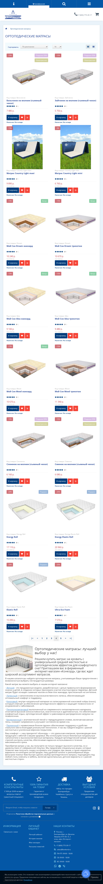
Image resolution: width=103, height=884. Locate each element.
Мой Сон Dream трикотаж (68, 246)
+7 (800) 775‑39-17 (85, 15)
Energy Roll (12, 537)
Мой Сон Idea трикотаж (67, 318)
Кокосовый (11, 701)
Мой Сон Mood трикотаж (68, 391)
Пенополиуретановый (17, 709)
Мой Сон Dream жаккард (20, 246)
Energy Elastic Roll (64, 537)
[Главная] (6, 29)
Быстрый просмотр (27, 72)
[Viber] (64, 866)
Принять (94, 877)
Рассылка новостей (36, 846)
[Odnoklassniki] (98, 807)
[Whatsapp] (55, 865)
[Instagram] (94, 807)
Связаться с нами (11, 832)
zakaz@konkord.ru (63, 849)
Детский (10, 687)
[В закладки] (22, 117)
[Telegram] (59, 866)
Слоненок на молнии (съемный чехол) (27, 464)
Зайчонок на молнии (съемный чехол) (75, 100)
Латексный (11, 695)
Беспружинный (14, 719)
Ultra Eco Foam (62, 609)
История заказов (35, 838)
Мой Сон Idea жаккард (18, 318)
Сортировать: (13, 47)
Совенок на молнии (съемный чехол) (75, 464)
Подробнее (27, 880)
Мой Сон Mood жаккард (19, 391)
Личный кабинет (35, 834)
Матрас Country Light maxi (20, 173)
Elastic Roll (12, 609)
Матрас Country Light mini (68, 173)
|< (32, 638)
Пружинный (12, 725)
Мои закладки (34, 842)
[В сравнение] (27, 117)
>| (71, 638)
